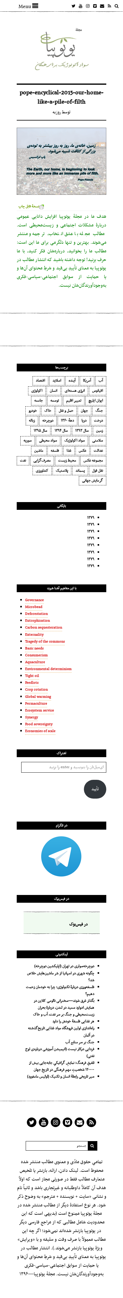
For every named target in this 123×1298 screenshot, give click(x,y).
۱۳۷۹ (90, 518)
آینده (72, 380)
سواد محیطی (48, 440)
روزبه (57, 112)
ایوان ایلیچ (96, 400)
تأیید (95, 789)
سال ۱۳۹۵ (40, 430)
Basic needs (34, 648)
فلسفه (55, 450)
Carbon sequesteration (43, 627)
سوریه (28, 440)
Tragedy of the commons (45, 641)
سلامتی (97, 440)
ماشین (38, 450)
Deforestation (36, 614)
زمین (99, 430)
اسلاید (57, 380)
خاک (47, 411)
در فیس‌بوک (61, 899)
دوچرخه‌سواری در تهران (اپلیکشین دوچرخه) (64, 966)
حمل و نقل (66, 411)
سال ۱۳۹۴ (61, 430)
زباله (32, 420)
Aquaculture (35, 662)
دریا (84, 420)
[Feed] (109, 6)
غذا (69, 450)
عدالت (98, 450)
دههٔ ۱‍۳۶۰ (67, 420)
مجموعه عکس (93, 460)
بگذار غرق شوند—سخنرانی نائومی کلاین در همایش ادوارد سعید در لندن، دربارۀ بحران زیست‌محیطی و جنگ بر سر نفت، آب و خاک (63, 1008)
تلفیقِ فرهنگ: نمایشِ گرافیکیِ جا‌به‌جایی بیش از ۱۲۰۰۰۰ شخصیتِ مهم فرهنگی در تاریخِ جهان (61, 1066)
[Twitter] (73, 6)
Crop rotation (36, 689)
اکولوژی (36, 391)
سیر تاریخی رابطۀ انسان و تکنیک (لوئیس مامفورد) (60, 1076)
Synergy (31, 717)
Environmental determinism (48, 669)
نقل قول (97, 470)
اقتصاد (40, 380)
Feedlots (32, 683)
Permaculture (36, 703)
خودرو (33, 411)
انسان (53, 391)
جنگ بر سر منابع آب (79, 1042)
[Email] (102, 6)
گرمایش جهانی (92, 480)
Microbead (33, 607)
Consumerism (36, 655)
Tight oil (32, 676)
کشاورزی (42, 470)
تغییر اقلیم (73, 400)
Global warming (38, 697)
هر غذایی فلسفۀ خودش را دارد (73, 1021)
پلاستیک (62, 470)
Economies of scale (40, 731)
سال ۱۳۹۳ (82, 430)
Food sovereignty (39, 724)
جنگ (99, 411)
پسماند (80, 470)
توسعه (54, 400)
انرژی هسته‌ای (75, 391)
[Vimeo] (95, 6)
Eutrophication (37, 621)
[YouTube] (80, 6)
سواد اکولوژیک (74, 440)
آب (101, 380)
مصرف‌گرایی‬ (42, 460)
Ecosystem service (39, 710)
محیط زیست (67, 460)
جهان (84, 411)
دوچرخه (47, 420)
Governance (34, 600)
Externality (34, 635)
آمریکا (87, 380)
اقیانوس (97, 391)
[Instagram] (87, 6)
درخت (98, 420)
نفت (23, 460)
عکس (82, 450)
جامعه (38, 400)
